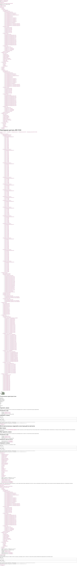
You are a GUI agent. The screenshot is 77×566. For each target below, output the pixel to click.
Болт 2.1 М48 (7, 173)
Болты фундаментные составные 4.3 (10, 21)
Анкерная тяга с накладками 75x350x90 (11, 358)
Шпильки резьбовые (6, 51)
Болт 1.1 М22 (7, 142)
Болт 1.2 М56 (7, 161)
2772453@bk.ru (10, 552)
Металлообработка (5, 470)
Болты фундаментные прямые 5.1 (10, 22)
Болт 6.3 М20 (7, 265)
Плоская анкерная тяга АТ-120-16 (10, 365)
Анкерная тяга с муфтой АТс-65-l (10, 329)
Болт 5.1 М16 (7, 226)
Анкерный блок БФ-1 (6, 309)
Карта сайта (2, 485)
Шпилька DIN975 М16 (6, 379)
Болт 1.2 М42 (7, 159)
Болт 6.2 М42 (7, 259)
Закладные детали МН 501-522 (10, 280)
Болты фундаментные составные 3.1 (10, 17)
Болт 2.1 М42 (7, 172)
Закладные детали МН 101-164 (9, 276)
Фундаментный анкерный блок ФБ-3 (10, 44)
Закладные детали (6, 26)
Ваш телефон (2, 419)
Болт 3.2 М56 (7, 198)
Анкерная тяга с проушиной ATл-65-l (11, 346)
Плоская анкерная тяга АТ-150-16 (10, 366)
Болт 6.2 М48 (7, 260)
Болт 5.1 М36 (7, 231)
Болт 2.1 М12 (7, 164)
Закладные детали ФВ (8, 32)
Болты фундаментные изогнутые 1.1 (10, 73)
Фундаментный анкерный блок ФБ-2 (10, 43)
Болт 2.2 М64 (7, 180)
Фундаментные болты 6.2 (7, 249)
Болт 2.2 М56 (7, 179)
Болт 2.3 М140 (7, 188)
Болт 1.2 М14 (7, 152)
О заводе (3, 127)
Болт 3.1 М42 (7, 194)
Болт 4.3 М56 (7, 217)
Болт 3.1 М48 (7, 195)
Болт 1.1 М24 (7, 143)
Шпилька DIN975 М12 (6, 377)
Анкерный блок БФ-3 (6, 311)
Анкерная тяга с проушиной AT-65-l (10, 339)
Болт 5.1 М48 (7, 233)
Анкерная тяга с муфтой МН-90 (10, 323)
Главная (3, 8)
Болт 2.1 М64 (7, 175)
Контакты (3, 128)
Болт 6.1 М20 (7, 242)
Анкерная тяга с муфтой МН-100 (10, 324)
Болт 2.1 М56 (7, 174)
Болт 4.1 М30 (7, 203)
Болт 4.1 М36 (7, 204)
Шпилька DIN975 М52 (6, 390)
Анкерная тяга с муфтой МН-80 (10, 322)
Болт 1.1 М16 (7, 139)
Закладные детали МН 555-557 (10, 284)
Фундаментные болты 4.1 (7, 200)
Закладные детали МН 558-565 (10, 285)
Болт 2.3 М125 (7, 187)
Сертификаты (5, 126)
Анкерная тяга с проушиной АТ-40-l (10, 335)
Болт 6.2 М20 (7, 254)
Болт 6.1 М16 (7, 240)
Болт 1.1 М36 (7, 145)
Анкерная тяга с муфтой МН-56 (10, 319)
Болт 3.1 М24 (7, 191)
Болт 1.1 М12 (7, 137)
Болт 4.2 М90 (7, 212)
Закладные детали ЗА (8, 30)
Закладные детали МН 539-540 (10, 282)
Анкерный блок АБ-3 (6, 306)
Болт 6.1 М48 (7, 248)
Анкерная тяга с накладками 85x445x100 (11, 360)
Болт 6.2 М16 (7, 252)
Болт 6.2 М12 (7, 251)
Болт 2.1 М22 (7, 168)
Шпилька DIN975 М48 (6, 389)
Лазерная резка (5, 54)
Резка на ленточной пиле (7, 59)
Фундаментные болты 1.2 (7, 149)
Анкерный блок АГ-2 (6, 308)
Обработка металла (5, 52)
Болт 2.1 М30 (7, 170)
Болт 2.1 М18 (7, 166)
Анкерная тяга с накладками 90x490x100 (11, 361)
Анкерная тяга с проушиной (9, 49)
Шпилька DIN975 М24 (6, 382)
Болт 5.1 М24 (7, 229)
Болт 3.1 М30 (7, 192)
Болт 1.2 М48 (7, 160)
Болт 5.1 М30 (7, 230)
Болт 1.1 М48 (7, 147)
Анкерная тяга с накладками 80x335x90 (11, 359)
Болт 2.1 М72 (7, 176)
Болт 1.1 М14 (7, 138)
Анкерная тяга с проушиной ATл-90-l (11, 349)
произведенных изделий (12, 429)
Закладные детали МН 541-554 (10, 283)
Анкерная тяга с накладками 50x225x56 (11, 352)
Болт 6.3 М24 (7, 267)
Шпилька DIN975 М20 (6, 381)
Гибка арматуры (5, 61)
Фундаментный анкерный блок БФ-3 (10, 102)
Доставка (4, 63)
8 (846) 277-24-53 (3, 6)
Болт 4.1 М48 (7, 206)
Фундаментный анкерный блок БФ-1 (10, 100)
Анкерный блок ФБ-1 (6, 312)
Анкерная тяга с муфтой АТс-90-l (10, 332)
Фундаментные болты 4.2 (7, 207)
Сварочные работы (6, 56)
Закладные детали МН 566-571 (10, 286)
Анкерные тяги (5, 45)
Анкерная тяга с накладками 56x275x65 (11, 353)
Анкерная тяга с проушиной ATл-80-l (11, 348)
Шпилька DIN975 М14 (6, 378)
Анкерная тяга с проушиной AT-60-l (10, 338)
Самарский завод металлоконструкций (6, 3)
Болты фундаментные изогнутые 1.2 (10, 74)
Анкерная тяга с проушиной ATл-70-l (11, 347)
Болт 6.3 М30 (7, 268)
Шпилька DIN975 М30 (6, 383)
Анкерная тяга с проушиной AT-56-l (10, 337)
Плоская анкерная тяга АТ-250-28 (10, 371)
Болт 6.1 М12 (7, 239)
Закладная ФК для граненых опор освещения (12, 296)
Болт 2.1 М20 (7, 167)
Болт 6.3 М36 (7, 269)
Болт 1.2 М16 (7, 153)
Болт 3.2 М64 (7, 199)
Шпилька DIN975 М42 (6, 387)
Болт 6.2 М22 (7, 255)
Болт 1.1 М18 (7, 140)
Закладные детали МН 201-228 (10, 277)
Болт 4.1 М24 (7, 202)
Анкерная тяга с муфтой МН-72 (10, 321)
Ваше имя (1, 445)
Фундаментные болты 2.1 (7, 162)
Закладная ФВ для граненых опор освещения (12, 300)
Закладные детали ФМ (8, 29)
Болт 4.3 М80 (7, 220)
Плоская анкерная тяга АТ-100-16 (10, 364)
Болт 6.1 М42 (7, 247)
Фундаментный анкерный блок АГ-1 (10, 98)
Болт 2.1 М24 (7, 169)
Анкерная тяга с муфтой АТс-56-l (10, 327)
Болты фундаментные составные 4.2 (10, 20)
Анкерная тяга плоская (8, 50)
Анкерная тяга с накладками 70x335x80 (11, 357)
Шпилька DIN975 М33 (6, 384)
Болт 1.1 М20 (7, 141)
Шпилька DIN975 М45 (6, 388)
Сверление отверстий (6, 58)
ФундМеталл (2, 2)
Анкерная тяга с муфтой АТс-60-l (10, 328)
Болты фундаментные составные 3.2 (10, 18)
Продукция (3, 9)
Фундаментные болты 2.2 (7, 177)
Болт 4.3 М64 (7, 218)
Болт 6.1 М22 (7, 243)
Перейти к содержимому (4, 0)
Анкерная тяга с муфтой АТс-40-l (10, 325)
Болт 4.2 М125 (7, 214)
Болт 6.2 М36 (7, 258)
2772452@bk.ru (10, 441)
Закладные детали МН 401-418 (10, 279)
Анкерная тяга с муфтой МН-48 (10, 318)
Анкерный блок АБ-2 (6, 305)
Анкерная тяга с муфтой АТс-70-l (10, 330)
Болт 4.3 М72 (7, 219)
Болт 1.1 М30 (7, 144)
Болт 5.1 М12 (7, 225)
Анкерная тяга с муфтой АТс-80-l (10, 331)
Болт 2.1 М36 (7, 171)
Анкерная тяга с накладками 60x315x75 (11, 354)
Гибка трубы (5, 60)
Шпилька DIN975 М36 (6, 385)
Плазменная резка (6, 55)
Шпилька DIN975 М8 (6, 375)
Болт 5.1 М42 (7, 232)
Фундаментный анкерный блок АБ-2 (10, 36)
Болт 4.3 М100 (7, 222)
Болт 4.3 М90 (7, 221)
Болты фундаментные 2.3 (9, 16)
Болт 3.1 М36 (7, 193)
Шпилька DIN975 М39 (6, 386)
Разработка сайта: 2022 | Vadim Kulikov (6, 486)
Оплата (4, 124)
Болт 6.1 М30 (7, 245)
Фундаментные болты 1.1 (7, 135)
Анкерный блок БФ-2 (6, 310)
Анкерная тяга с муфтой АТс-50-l (10, 326)
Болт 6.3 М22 (7, 266)
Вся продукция (5, 10)
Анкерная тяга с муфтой (9, 47)
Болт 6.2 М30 (7, 257)
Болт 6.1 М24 (7, 244)
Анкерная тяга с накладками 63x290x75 (11, 355)
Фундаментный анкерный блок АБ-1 (10, 35)
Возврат (4, 125)
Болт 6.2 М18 (7, 253)
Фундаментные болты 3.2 (7, 196)
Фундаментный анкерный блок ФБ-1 (10, 42)
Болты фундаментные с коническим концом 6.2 (12, 24)
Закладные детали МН (8, 28)
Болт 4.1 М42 (7, 205)
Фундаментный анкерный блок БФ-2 (10, 101)
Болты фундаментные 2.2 (9, 15)
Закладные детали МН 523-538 (10, 281)
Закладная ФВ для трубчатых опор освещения (12, 301)
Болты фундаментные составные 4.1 (10, 19)
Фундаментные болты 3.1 (7, 189)
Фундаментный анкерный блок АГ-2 (10, 99)
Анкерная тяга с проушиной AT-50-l (10, 336)
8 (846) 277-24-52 (3, 5)
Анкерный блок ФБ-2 (6, 313)
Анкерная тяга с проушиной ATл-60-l (11, 345)
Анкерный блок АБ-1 (6, 304)
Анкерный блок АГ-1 (6, 307)
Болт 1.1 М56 (7, 148)
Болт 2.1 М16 (7, 165)
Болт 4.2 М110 (7, 213)
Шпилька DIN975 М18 (6, 380)
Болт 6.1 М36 (7, 246)
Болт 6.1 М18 (7, 241)
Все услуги (5, 53)
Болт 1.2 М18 (7, 154)
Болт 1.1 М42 (7, 146)
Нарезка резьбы (5, 57)
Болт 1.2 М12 (7, 151)
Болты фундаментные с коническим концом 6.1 (12, 23)
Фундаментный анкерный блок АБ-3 (10, 37)
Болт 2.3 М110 (7, 186)
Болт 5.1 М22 (7, 228)
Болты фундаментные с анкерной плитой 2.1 (12, 75)
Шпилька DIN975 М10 (6, 376)
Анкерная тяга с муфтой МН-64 (10, 320)
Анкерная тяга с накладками (9, 48)
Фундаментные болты (6, 71)
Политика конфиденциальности (5, 484)
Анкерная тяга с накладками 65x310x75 (11, 356)
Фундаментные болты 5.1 (7, 223)
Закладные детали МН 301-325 (10, 278)
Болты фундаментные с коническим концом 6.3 (12, 25)
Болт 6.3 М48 (7, 271)
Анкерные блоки (5, 33)
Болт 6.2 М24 (7, 256)
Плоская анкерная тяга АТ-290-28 (10, 372)
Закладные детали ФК (8, 31)
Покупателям (4, 62)
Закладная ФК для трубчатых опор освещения (12, 297)
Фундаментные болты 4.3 (7, 215)
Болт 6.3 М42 (7, 270)
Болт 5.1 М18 (7, 227)
